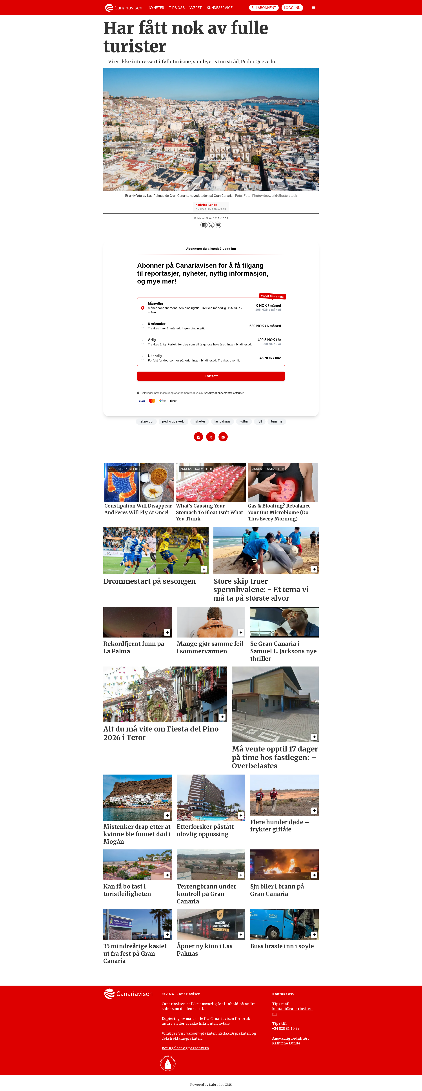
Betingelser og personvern (185, 1048)
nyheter (200, 421)
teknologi (146, 421)
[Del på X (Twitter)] (210, 225)
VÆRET (195, 7)
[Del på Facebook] (203, 225)
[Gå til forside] (123, 8)
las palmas (223, 421)
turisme (277, 421)
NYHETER (156, 7)
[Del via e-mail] (218, 225)
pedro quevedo (173, 421)
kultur (244, 421)
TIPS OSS (177, 7)
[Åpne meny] (314, 7)
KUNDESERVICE (220, 7)
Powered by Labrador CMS (211, 1085)
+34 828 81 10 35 (285, 1028)
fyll (259, 421)
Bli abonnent (263, 7)
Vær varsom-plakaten (197, 1033)
